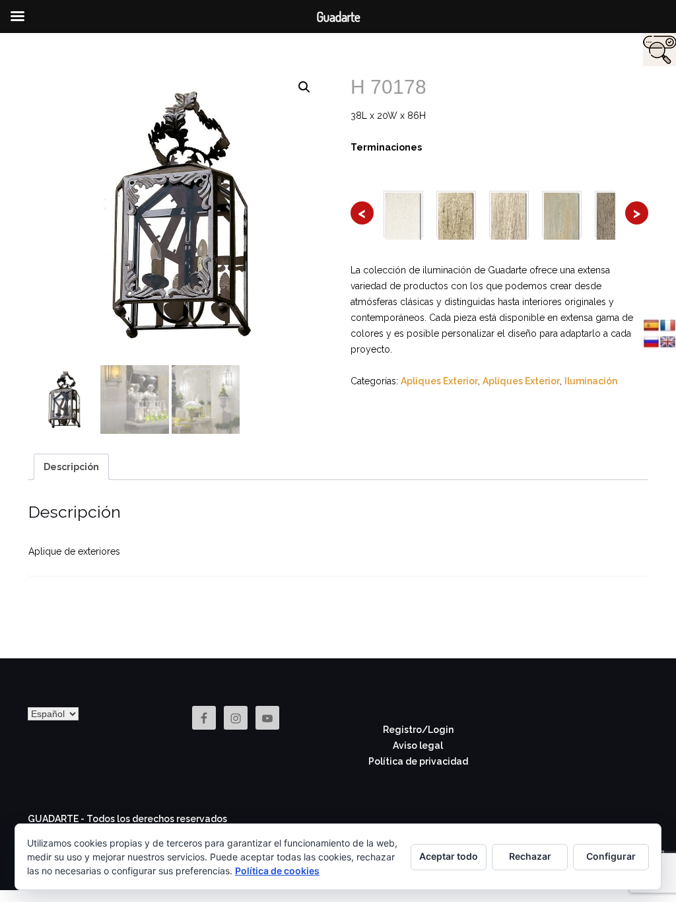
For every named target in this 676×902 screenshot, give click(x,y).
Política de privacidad (418, 761)
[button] (304, 87)
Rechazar (530, 856)
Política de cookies (277, 870)
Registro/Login (418, 729)
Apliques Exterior (439, 381)
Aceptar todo (448, 856)
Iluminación (590, 381)
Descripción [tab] (71, 467)
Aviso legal (418, 745)
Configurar (611, 856)
